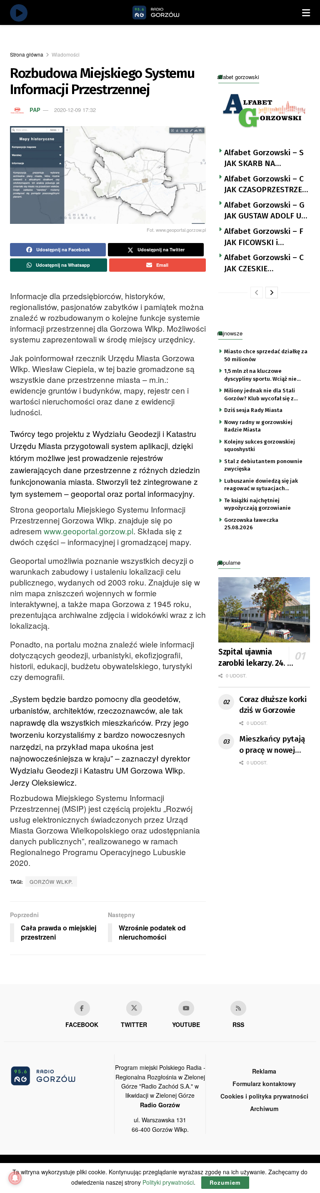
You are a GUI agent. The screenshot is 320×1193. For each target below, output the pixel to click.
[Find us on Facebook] (82, 1008)
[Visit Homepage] (165, 12)
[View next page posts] (271, 292)
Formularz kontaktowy (264, 1083)
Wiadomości (66, 54)
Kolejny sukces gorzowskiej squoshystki (259, 445)
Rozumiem (225, 1182)
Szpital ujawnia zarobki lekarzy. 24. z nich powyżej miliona (255, 658)
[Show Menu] (306, 12)
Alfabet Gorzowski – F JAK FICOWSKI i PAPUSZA (263, 237)
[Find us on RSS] (238, 1008)
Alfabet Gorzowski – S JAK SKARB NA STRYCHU (264, 158)
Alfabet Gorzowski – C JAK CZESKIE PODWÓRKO (264, 263)
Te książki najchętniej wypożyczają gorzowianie (257, 504)
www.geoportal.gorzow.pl (88, 530)
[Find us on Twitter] (134, 1008)
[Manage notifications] (15, 1178)
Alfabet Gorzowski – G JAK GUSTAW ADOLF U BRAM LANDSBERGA (264, 211)
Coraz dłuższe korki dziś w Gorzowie (273, 704)
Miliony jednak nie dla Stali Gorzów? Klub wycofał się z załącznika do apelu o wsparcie (264, 394)
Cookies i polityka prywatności (264, 1096)
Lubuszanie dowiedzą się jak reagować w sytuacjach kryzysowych (261, 485)
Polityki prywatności (168, 1182)
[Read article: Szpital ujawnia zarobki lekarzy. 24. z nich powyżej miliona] (264, 609)
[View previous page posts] (256, 292)
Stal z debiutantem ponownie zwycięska (263, 465)
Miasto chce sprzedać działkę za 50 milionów (266, 355)
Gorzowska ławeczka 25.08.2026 (251, 524)
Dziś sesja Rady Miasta (253, 410)
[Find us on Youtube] (186, 1008)
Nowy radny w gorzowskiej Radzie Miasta (258, 426)
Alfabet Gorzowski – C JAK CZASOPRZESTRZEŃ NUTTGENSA (266, 185)
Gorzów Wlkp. (51, 881)
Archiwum (264, 1108)
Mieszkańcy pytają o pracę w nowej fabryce (272, 745)
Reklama (264, 1071)
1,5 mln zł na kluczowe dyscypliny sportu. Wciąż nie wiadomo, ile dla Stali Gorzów (263, 375)
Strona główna (26, 54)
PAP (35, 110)
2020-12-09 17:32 (75, 110)
